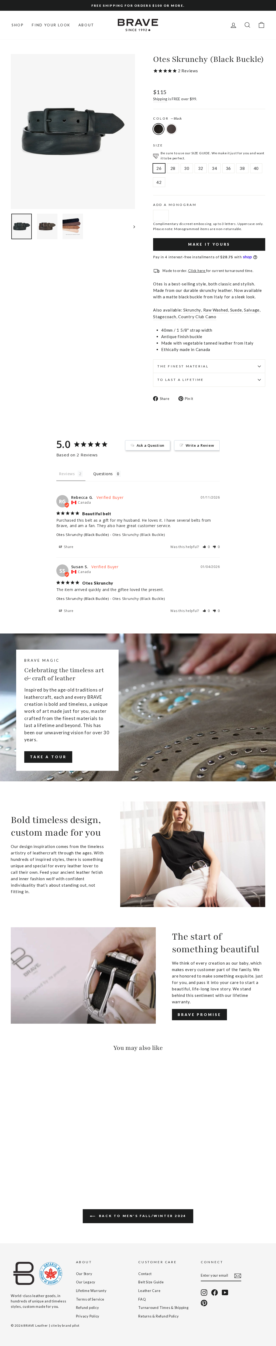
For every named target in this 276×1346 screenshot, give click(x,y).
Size (158, 145)
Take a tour (48, 757)
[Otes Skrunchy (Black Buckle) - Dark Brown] (21, 1163)
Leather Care (149, 1290)
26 (159, 168)
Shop (18, 25)
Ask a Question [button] (151, 445)
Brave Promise (199, 1014)
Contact (144, 1274)
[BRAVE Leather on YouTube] (225, 1292)
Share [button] (68, 547)
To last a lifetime (180, 380)
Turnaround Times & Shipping (163, 1307)
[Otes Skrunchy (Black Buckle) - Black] (14, 1163)
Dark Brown (171, 129)
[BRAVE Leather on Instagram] (204, 1292)
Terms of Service (90, 1299)
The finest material (183, 366)
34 (214, 168)
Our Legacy (86, 1282)
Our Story (84, 1274)
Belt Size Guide (151, 1282)
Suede (236, 309)
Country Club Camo (197, 316)
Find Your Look (51, 25)
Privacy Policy (88, 1316)
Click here (197, 271)
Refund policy (87, 1307)
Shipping (160, 99)
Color (167, 118)
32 (200, 168)
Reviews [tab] (67, 473)
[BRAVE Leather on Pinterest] (204, 1303)
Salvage (252, 309)
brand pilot (70, 1325)
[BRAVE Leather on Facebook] (214, 1292)
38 (242, 168)
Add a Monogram (174, 205)
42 (159, 182)
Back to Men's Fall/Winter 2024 (141, 1216)
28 (173, 168)
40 (256, 168)
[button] (206, 547)
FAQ (142, 1299)
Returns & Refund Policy (158, 1316)
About (86, 25)
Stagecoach (164, 316)
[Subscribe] (237, 1275)
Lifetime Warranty (91, 1290)
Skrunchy (192, 309)
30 (186, 168)
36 (228, 168)
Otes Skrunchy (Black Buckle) (82, 534)
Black (158, 129)
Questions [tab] (103, 473)
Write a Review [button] (200, 445)
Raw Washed (215, 309)
